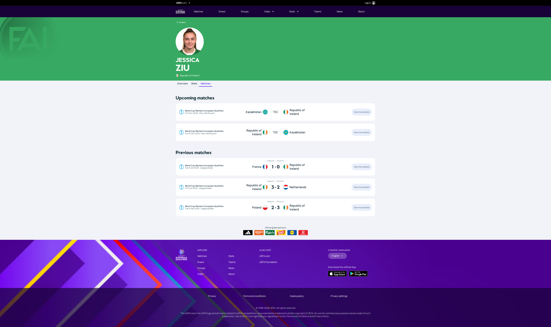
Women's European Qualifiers (180, 11)
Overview (182, 83)
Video (200, 274)
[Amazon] (259, 232)
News (231, 268)
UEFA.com (264, 256)
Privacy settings (339, 296)
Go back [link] (182, 22)
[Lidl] (292, 232)
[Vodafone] (303, 232)
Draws (200, 262)
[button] (269, 11)
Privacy (212, 296)
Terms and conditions (254, 296)
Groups (201, 268)
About (231, 274)
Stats (194, 83)
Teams (231, 262)
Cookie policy (297, 296)
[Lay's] (281, 232)
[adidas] (248, 232)
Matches (205, 83)
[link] (198, 11)
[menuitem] (202, 11)
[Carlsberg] (270, 232)
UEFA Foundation (268, 262)
